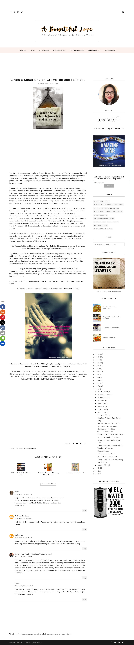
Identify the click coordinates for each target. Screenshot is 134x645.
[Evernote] (2, 338)
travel (105, 225)
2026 (97, 354)
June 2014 (101, 403)
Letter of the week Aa (106, 454)
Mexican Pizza (103, 451)
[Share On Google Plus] (85, 443)
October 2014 (103, 392)
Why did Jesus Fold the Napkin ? (111, 317)
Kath (17, 492)
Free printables (100, 222)
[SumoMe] (2, 343)
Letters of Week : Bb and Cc (108, 437)
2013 (97, 468)
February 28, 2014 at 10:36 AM (24, 586)
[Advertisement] (38, 4)
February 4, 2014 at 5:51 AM (23, 494)
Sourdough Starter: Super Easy (109, 291)
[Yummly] (2, 312)
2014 (97, 389)
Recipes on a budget (101, 201)
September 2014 (104, 395)
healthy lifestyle (100, 215)
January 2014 (102, 465)
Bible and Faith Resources (26, 449)
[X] (2, 322)
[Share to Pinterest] (81, 443)
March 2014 (102, 412)
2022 (97, 366)
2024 (97, 360)
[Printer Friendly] (2, 333)
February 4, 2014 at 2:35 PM (23, 518)
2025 (97, 357)
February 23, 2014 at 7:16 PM (23, 557)
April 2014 (101, 409)
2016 (97, 383)
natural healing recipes (103, 229)
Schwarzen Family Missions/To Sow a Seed (33, 554)
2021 (97, 369)
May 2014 (101, 406)
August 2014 (102, 398)
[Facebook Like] (2, 327)
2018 (97, 377)
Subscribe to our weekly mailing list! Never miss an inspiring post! (109, 178)
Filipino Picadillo (109, 337)
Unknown (19, 535)
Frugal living (118, 204)
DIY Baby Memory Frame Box (108, 423)
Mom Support (99, 211)
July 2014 (101, 401)
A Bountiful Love (22, 516)
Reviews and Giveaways (102, 204)
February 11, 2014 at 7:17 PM (23, 537)
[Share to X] (77, 443)
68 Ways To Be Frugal (111, 327)
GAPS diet (97, 225)
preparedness (113, 222)
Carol (17, 583)
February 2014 (103, 415)
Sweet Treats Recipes (114, 211)
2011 (97, 474)
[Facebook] (2, 306)
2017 (97, 380)
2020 (97, 372)
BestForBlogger (37, 642)
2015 (97, 386)
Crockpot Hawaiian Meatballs (110, 307)
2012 (97, 471)
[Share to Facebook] (73, 443)
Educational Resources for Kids (106, 208)
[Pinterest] (2, 317)
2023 (97, 363)
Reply (84, 510)
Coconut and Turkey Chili (107, 457)
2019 (97, 374)
